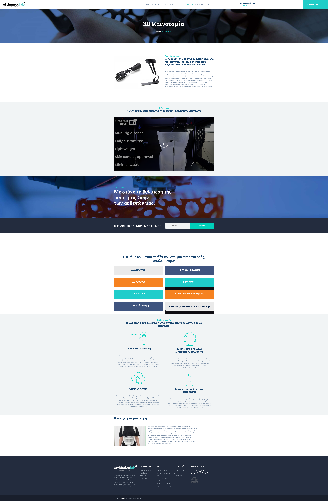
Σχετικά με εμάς (145, 470)
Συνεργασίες (144, 478)
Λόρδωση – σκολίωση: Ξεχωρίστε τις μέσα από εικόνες (164, 483)
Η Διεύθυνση (178, 475)
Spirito (123, 498)
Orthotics (143, 475)
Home (158, 31)
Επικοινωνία (144, 481)
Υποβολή (202, 225)
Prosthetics (144, 473)
